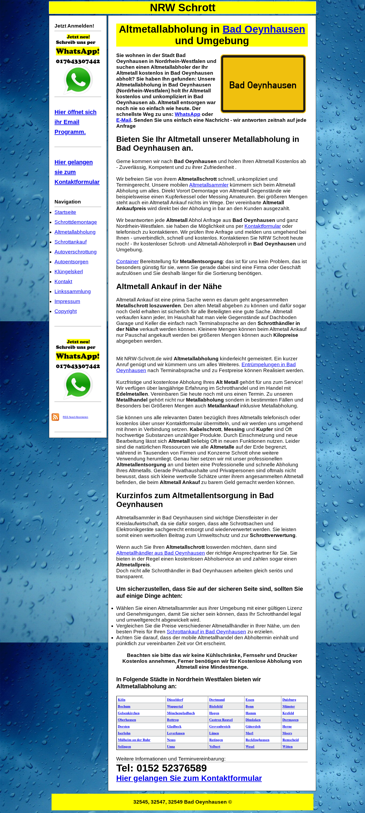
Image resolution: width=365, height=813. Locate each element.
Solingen (124, 746)
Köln (121, 699)
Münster (288, 706)
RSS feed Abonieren (75, 416)
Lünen (214, 732)
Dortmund (217, 699)
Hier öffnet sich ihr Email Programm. (75, 122)
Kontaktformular (262, 226)
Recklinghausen (257, 739)
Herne (287, 726)
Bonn (250, 706)
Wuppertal (175, 706)
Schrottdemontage (76, 222)
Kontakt (63, 281)
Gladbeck (174, 726)
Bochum (124, 706)
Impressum (67, 301)
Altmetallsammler (208, 185)
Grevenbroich (219, 726)
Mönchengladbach (181, 712)
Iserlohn (124, 732)
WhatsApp (187, 114)
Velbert (214, 746)
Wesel (250, 746)
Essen (250, 699)
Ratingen (216, 739)
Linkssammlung (73, 291)
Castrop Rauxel (221, 719)
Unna (171, 746)
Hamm (251, 712)
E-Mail (123, 120)
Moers (287, 732)
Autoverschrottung (76, 252)
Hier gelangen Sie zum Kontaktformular (189, 778)
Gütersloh (253, 726)
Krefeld (288, 712)
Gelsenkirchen (128, 712)
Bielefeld (216, 706)
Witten (287, 746)
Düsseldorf (175, 699)
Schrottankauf (71, 242)
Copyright (66, 311)
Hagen (214, 712)
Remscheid (290, 739)
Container (127, 261)
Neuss (171, 739)
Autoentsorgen (71, 261)
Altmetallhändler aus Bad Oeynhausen (160, 553)
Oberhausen (127, 719)
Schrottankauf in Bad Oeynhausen (206, 631)
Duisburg (289, 699)
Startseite (65, 212)
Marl (249, 732)
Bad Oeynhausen (264, 29)
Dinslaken (253, 719)
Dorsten (124, 726)
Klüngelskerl (69, 271)
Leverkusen (176, 732)
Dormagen (290, 719)
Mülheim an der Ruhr (134, 739)
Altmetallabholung (75, 232)
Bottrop (173, 719)
